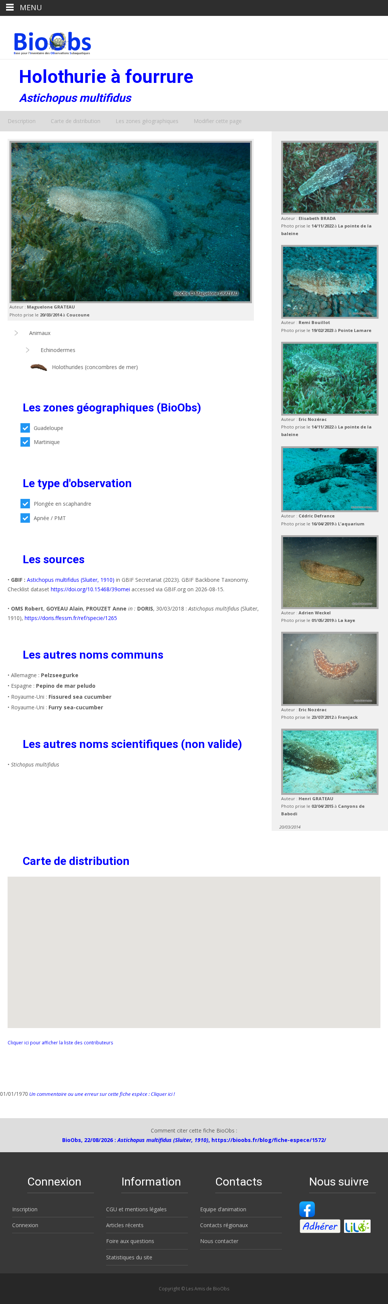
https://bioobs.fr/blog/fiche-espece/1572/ (268, 1140)
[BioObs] (46, 41)
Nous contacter (219, 1241)
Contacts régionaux (224, 1225)
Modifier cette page (218, 121)
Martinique (47, 442)
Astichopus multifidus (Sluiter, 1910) (70, 579)
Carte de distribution (75, 121)
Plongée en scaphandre (62, 503)
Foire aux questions (130, 1241)
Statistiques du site (129, 1257)
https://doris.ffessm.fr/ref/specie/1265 (71, 618)
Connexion (25, 1225)
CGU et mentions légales (136, 1209)
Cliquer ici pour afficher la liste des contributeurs (60, 1042)
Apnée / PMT (50, 518)
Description (22, 121)
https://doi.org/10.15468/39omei (90, 589)
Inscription (25, 1209)
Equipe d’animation (223, 1209)
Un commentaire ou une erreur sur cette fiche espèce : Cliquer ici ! (101, 1094)
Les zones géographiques (147, 121)
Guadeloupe (48, 428)
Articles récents (125, 1225)
